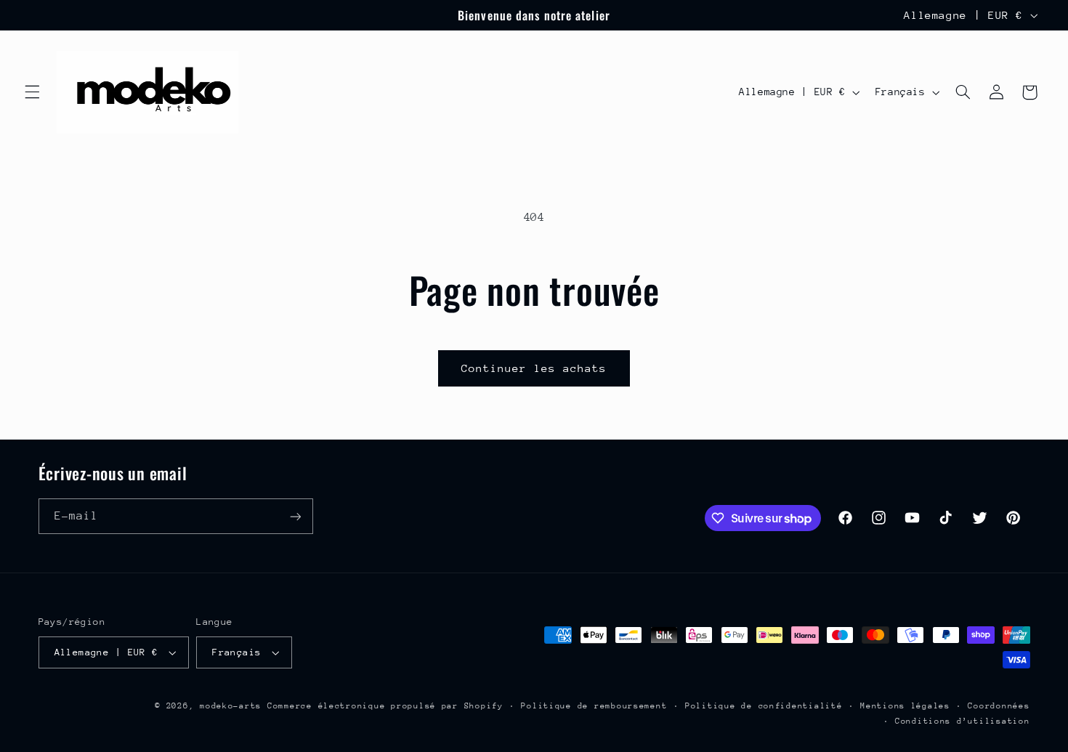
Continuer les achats (534, 368)
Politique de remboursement (594, 706)
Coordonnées (998, 706)
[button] (32, 92)
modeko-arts (231, 706)
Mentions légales (905, 706)
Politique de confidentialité (764, 706)
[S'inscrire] (295, 516)
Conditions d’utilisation (962, 721)
